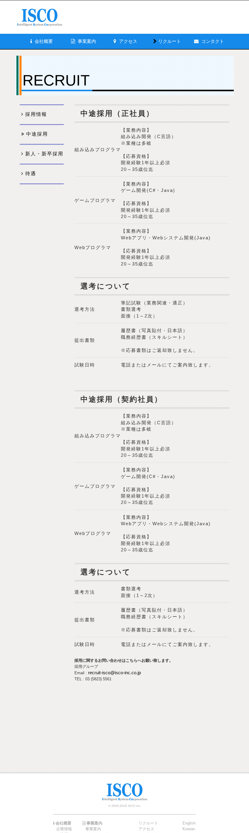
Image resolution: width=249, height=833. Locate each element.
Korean (188, 829)
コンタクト (212, 41)
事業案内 (93, 829)
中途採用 (37, 134)
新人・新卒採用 (44, 153)
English (189, 823)
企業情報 (64, 829)
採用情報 (36, 114)
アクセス (146, 829)
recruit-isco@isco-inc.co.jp (114, 672)
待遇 (30, 173)
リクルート (169, 41)
